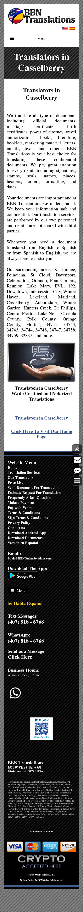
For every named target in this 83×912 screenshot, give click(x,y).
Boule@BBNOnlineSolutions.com (30, 558)
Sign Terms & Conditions (28, 517)
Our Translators (20, 477)
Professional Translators (41, 831)
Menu (41, 38)
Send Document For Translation (33, 487)
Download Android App (27, 532)
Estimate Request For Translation (34, 492)
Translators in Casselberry (41, 417)
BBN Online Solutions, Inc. (42, 874)
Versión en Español (23, 542)
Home (12, 467)
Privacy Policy (19, 522)
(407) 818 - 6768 (26, 621)
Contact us (16, 527)
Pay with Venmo (21, 507)
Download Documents (25, 537)
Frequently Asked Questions (30, 497)
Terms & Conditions (24, 512)
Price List (15, 482)
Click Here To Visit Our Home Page (41, 434)
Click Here (20, 656)
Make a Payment (21, 502)
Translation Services (24, 472)
